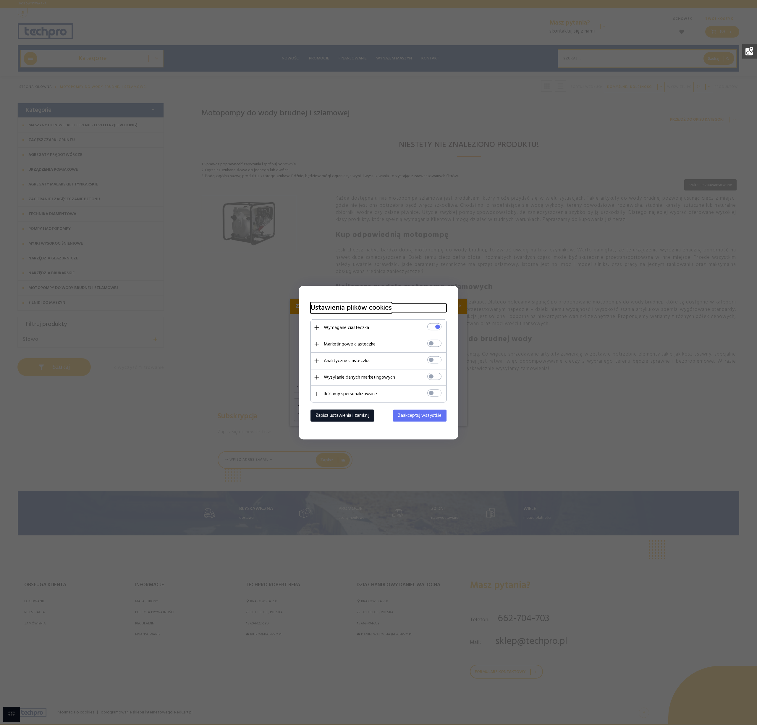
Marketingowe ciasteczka (350, 344)
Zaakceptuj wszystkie (419, 415)
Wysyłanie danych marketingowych (359, 377)
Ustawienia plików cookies (351, 307)
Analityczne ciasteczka (347, 360)
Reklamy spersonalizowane (350, 394)
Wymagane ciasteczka (346, 327)
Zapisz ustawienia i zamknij (342, 415)
